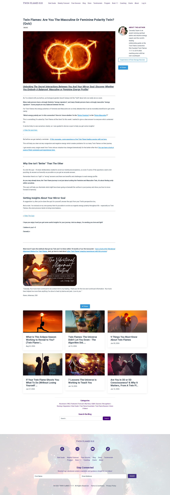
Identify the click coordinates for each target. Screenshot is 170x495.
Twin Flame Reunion (101, 406)
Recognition (106, 404)
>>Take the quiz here (30, 130)
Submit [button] (132, 476)
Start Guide (52, 3)
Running (59, 406)
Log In (144, 3)
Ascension (62, 404)
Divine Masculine (100, 115)
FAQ (68, 404)
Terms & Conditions (97, 486)
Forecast (81, 404)
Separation (66, 406)
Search (106, 418)
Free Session (76, 3)
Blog (84, 3)
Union (111, 406)
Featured (74, 404)
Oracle (130, 3)
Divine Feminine (83, 115)
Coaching (123, 3)
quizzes (26, 27)
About (137, 3)
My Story (88, 404)
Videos (85, 408)
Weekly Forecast (63, 3)
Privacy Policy (111, 486)
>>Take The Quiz (28, 216)
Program (107, 3)
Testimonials (97, 3)
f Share (123, 67)
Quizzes (98, 404)
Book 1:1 (115, 3)
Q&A (93, 404)
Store (89, 3)
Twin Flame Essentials (87, 406)
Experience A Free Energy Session (132, 60)
